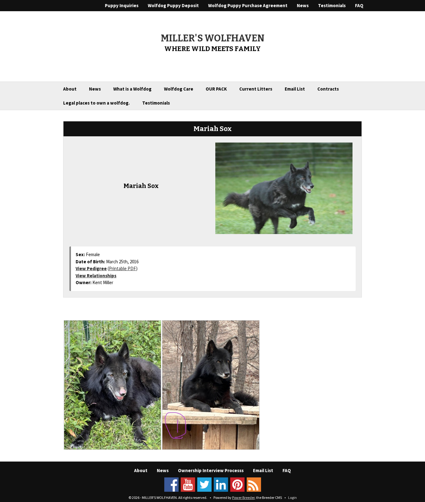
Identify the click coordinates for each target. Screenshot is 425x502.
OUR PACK (216, 89)
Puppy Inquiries (121, 5)
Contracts (328, 89)
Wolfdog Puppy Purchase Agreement (247, 5)
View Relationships (96, 276)
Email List (295, 89)
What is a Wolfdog (132, 89)
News (303, 5)
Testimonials (332, 5)
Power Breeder (243, 497)
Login (292, 497)
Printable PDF (122, 268)
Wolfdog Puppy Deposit (173, 5)
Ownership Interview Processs (211, 470)
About (70, 89)
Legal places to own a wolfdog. (96, 103)
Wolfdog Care (178, 89)
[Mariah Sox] (284, 188)
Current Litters (255, 89)
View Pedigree (91, 268)
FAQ (359, 5)
